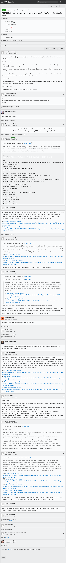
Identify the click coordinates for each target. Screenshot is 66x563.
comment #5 (27, 243)
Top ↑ (3, 557)
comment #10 (28, 458)
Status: (8, 37)
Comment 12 (8, 422)
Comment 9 (7, 343)
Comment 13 (8, 454)
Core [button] (12, 21)
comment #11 (25, 426)
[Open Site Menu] (2, 2)
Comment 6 (7, 239)
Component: (6, 22)
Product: (7, 21)
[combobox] (47, 2)
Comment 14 (8, 505)
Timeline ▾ (61, 48)
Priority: (8, 29)
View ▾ (62, 6)
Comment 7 (7, 273)
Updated (7, 331)
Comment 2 (7, 113)
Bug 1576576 (10, 10)
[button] (62, 2)
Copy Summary (53, 6)
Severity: (7, 31)
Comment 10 (8, 354)
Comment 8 (7, 319)
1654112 (10, 521)
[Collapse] (63, 52)
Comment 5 (7, 209)
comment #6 (27, 276)
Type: (8, 27)
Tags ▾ (54, 48)
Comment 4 (7, 139)
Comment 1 (7, 95)
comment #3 (27, 143)
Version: (8, 24)
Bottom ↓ (48, 48)
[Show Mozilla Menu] (5, 2)
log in (9, 549)
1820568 (7, 537)
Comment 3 (7, 125)
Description (8, 53)
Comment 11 (8, 397)
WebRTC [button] (13, 22)
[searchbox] (47, 2)
